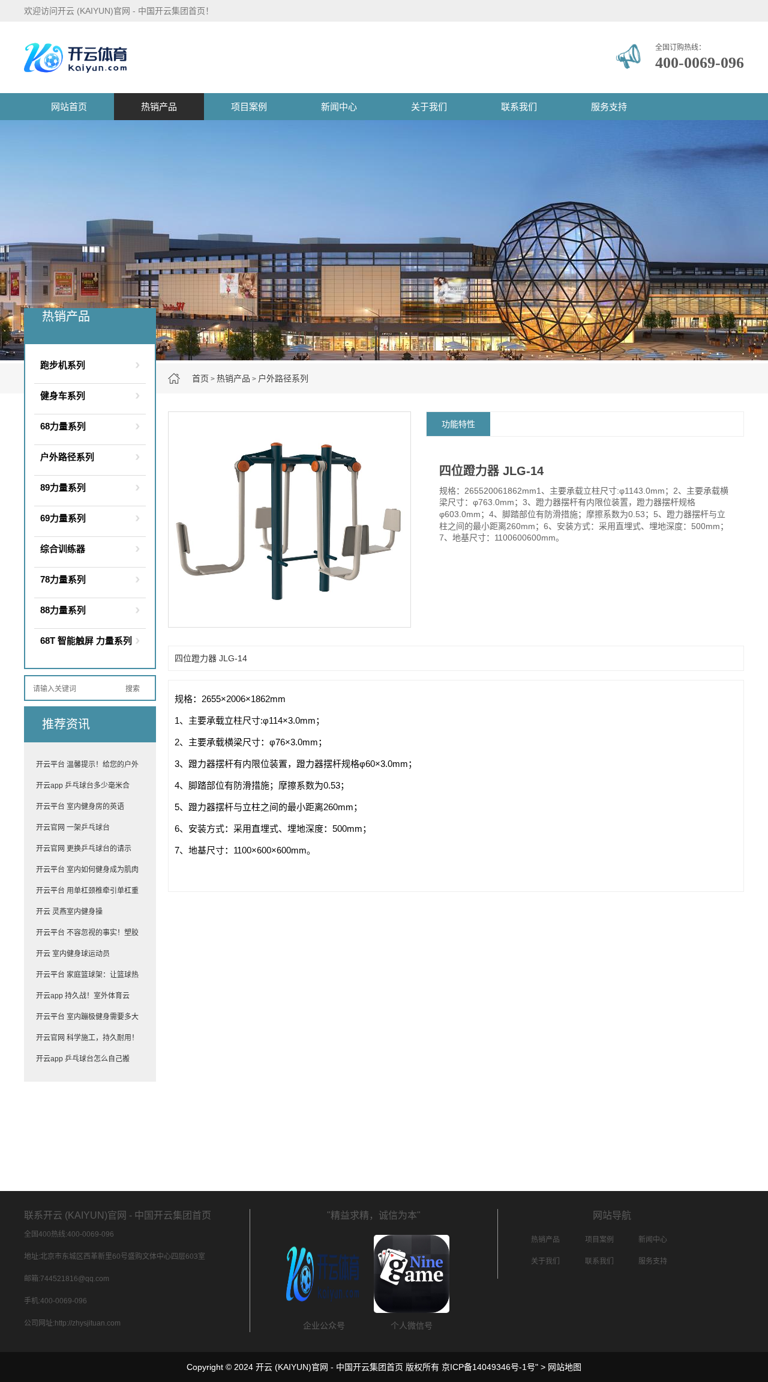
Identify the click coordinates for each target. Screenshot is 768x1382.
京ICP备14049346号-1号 (488, 1367)
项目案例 (249, 107)
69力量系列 (63, 518)
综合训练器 (62, 549)
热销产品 (159, 107)
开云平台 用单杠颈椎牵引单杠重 (87, 890)
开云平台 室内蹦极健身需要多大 (87, 1017)
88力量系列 (63, 610)
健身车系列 (62, 395)
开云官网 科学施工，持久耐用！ (87, 1038)
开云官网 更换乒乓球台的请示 (83, 848)
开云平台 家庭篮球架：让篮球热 (87, 975)
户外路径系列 (283, 378)
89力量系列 (63, 487)
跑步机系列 (62, 365)
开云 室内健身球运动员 (73, 954)
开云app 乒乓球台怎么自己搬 (83, 1059)
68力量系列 (63, 426)
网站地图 (564, 1367)
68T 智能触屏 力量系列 (86, 640)
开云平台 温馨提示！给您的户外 (87, 764)
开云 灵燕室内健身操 (69, 912)
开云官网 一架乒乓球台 (73, 827)
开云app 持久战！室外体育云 (83, 996)
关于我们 (429, 107)
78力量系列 (63, 579)
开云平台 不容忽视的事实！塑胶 (87, 933)
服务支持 (609, 107)
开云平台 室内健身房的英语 (80, 806)
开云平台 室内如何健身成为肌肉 (87, 869)
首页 (200, 378)
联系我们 (519, 107)
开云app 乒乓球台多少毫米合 (83, 785)
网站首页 (69, 107)
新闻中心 (339, 107)
